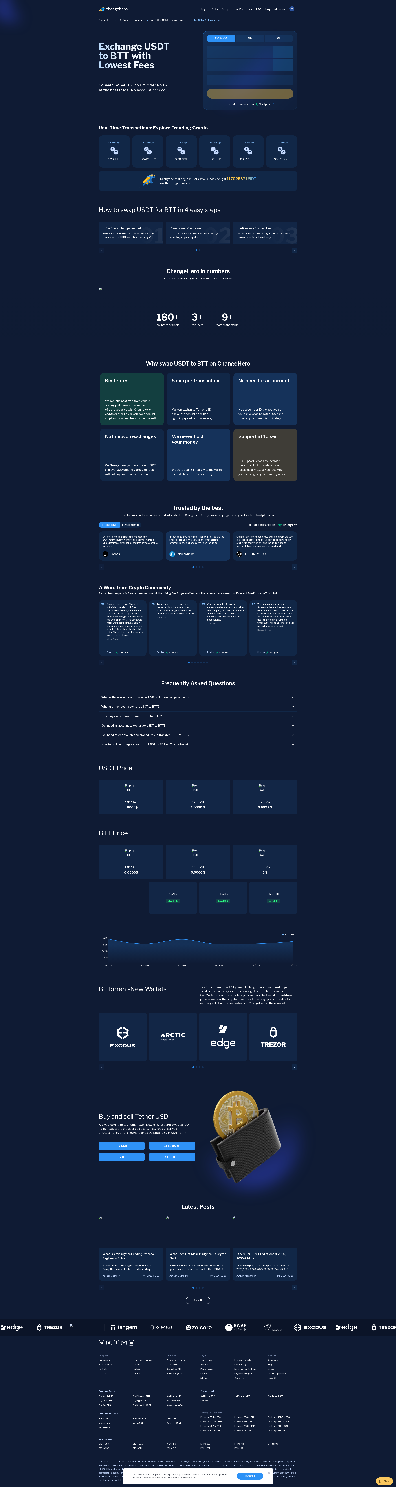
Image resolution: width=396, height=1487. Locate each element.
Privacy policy (206, 1369)
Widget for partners (176, 1360)
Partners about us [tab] (130, 525)
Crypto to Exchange (108, 1413)
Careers (102, 1373)
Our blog (137, 1369)
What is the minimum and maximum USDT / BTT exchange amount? (145, 697)
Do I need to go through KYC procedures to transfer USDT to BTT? (145, 735)
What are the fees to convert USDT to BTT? (130, 706)
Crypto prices (105, 1439)
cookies (145, 1474)
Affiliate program (174, 1373)
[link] (206, 20)
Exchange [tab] (221, 38)
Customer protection (277, 1373)
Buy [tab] (250, 38)
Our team (137, 1373)
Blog (267, 9)
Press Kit (272, 1378)
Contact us (103, 1369)
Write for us (239, 1378)
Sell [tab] (279, 38)
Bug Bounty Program (243, 1373)
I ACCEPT (250, 1476)
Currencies (273, 1360)
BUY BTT (121, 1157)
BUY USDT (121, 1146)
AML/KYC (204, 1364)
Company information (142, 1360)
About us (279, 9)
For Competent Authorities (246, 1369)
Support (271, 1369)
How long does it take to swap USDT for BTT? (131, 716)
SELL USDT (172, 1146)
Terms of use (206, 1360)
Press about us (105, 1364)
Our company (105, 1360)
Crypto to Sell (207, 1391)
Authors (136, 1364)
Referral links (172, 1364)
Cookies (203, 1373)
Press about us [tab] (109, 525)
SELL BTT (172, 1157)
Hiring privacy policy (243, 1360)
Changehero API (174, 1369)
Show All (198, 1300)
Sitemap (204, 1378)
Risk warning (240, 1364)
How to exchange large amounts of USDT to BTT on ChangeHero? (144, 744)
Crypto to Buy (105, 1391)
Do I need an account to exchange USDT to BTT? (133, 725)
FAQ (258, 9)
